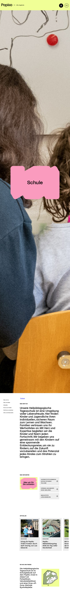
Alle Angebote (20, 5)
